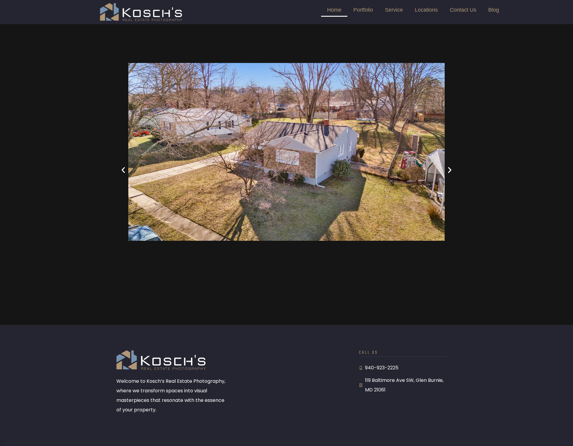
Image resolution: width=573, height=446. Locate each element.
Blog (493, 10)
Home (334, 10)
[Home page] (141, 12)
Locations (426, 10)
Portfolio (363, 10)
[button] (123, 170)
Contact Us (463, 10)
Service (394, 10)
